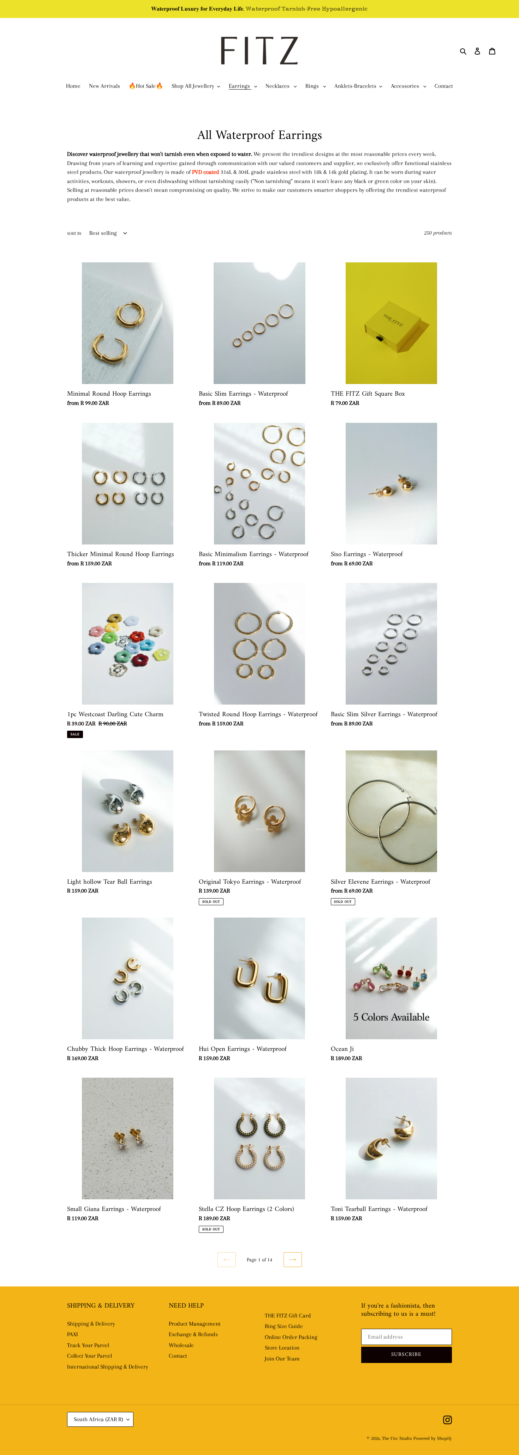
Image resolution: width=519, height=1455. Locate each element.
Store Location (282, 1347)
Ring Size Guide (284, 1326)
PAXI (72, 1334)
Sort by (74, 233)
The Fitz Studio (397, 1438)
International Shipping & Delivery (107, 1366)
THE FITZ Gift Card (288, 1315)
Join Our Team (282, 1358)
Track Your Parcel (88, 1345)
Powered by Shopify (432, 1438)
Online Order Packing (291, 1337)
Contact (178, 1355)
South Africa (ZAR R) (98, 1419)
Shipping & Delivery (91, 1323)
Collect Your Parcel (89, 1355)
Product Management (195, 1323)
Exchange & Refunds (193, 1334)
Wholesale (181, 1345)
